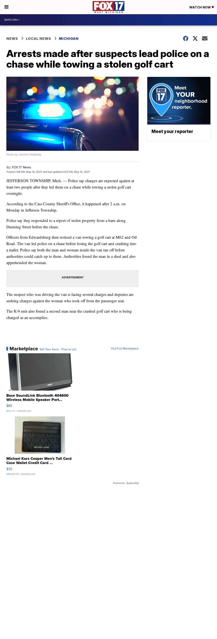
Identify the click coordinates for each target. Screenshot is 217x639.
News (12, 38)
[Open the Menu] (6, 7)
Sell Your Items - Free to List (58, 349)
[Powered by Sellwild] (132, 483)
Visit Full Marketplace (125, 348)
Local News (38, 38)
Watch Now (200, 7)
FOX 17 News (21, 167)
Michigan (69, 38)
